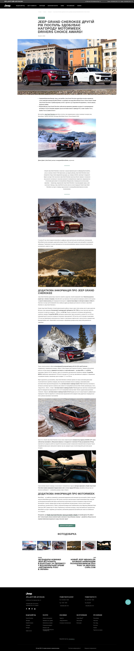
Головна (39, 11)
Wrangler (28, 620)
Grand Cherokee (29, 618)
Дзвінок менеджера (47, 618)
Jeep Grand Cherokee (49, 114)
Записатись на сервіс (48, 622)
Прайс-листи (29, 630)
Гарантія (62, 618)
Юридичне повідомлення (90, 648)
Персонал (95, 620)
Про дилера (96, 618)
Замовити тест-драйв (48, 620)
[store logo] (7, 6)
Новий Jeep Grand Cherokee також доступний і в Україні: (62, 515)
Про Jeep (95, 623)
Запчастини (79, 620)
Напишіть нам (46, 627)
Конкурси (50, 11)
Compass (28, 625)
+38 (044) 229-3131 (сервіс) (32, 605)
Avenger (28, 627)
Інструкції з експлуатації (65, 622)
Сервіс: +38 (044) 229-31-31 (126, 1)
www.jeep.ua (71, 639)
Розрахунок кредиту (47, 625)
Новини (44, 11)
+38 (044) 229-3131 (89, 605)
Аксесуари (79, 622)
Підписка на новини (97, 630)
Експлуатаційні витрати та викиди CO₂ (48, 630)
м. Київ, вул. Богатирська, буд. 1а (92, 1)
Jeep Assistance (63, 620)
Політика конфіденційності (74, 648)
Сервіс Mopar (80, 618)
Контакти (95, 625)
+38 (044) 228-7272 (64, 605)
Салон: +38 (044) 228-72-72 (113, 1)
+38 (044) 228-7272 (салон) (32, 603)
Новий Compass (29, 622)
